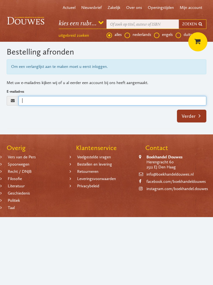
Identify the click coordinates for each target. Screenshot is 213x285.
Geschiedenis (19, 193)
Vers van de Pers (22, 156)
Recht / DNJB (20, 171)
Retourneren (87, 171)
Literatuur (16, 185)
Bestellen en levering (94, 164)
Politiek (14, 200)
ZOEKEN (190, 24)
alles (118, 34)
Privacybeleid (88, 185)
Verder (189, 116)
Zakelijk (114, 7)
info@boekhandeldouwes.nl (170, 174)
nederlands (142, 34)
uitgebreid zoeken (74, 35)
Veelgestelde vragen (94, 156)
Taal (11, 207)
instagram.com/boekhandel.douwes (177, 188)
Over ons (134, 7)
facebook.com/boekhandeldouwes (176, 181)
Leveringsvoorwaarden (96, 178)
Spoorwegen (18, 164)
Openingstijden (161, 7)
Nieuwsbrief (91, 7)
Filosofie (15, 178)
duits (188, 34)
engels (167, 34)
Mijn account (191, 7)
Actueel (69, 7)
